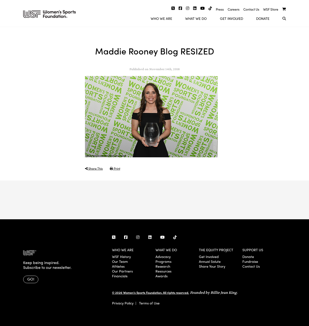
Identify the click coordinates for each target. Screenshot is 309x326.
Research (162, 266)
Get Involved (231, 18)
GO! (30, 279)
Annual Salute (210, 261)
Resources (163, 271)
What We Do (196, 18)
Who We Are (161, 18)
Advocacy (163, 256)
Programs (163, 261)
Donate (262, 18)
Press (220, 9)
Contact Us (251, 9)
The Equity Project (216, 249)
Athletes (118, 266)
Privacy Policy (122, 303)
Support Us (252, 249)
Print (116, 168)
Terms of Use (149, 303)
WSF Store (270, 9)
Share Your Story (212, 266)
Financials (119, 275)
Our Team (120, 261)
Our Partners (122, 271)
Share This (95, 168)
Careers (233, 9)
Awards (161, 275)
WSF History (121, 256)
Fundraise (250, 261)
